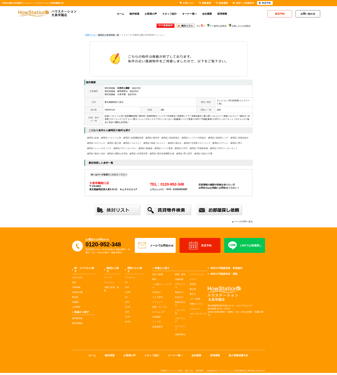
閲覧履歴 (206, 3)
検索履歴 (223, 3)
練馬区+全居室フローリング (197, 143)
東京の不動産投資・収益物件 (227, 268)
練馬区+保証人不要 (203, 153)
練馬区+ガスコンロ (96, 143)
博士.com (189, 371)
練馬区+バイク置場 (163, 148)
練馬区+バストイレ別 (111, 138)
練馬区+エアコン (220, 143)
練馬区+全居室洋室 (139, 153)
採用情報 (222, 13)
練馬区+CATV (181, 148)
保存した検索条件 (245, 3)
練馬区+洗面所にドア (218, 138)
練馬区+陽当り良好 (96, 153)
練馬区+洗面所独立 (170, 138)
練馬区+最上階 (114, 143)
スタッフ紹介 (169, 13)
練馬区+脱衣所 (152, 138)
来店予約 (206, 245)
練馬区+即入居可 (184, 153)
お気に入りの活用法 (241, 26)
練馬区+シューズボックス (99, 148)
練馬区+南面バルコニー (154, 143)
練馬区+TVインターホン (125, 148)
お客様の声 (151, 13)
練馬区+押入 (236, 143)
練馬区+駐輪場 (145, 148)
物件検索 (134, 13)
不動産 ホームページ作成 (171, 371)
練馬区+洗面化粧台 (239, 138)
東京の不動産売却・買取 (224, 273)
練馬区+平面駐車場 (199, 148)
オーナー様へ (189, 13)
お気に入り (188, 3)
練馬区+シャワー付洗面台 (194, 138)
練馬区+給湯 (93, 138)
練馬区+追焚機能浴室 (133, 138)
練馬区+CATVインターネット (224, 148)
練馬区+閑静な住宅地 (117, 153)
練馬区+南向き (175, 143)
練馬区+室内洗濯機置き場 (162, 153)
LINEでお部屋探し (251, 245)
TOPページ (90, 35)
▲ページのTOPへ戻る (242, 221)
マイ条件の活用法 (218, 26)
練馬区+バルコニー (132, 143)
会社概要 (207, 13)
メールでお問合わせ (162, 245)
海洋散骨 (199, 371)
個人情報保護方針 (238, 355)
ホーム (120, 13)
